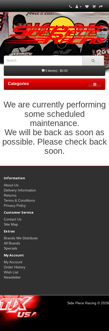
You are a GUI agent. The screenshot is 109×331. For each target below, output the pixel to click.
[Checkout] (101, 7)
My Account (13, 262)
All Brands (12, 243)
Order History (14, 267)
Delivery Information (20, 190)
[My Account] (79, 7)
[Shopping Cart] (94, 7)
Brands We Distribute (21, 238)
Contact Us (13, 219)
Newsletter (12, 277)
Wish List (11, 272)
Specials (10, 248)
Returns (10, 195)
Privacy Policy (15, 205)
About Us (11, 185)
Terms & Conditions (19, 200)
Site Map (11, 224)
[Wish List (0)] (87, 7)
